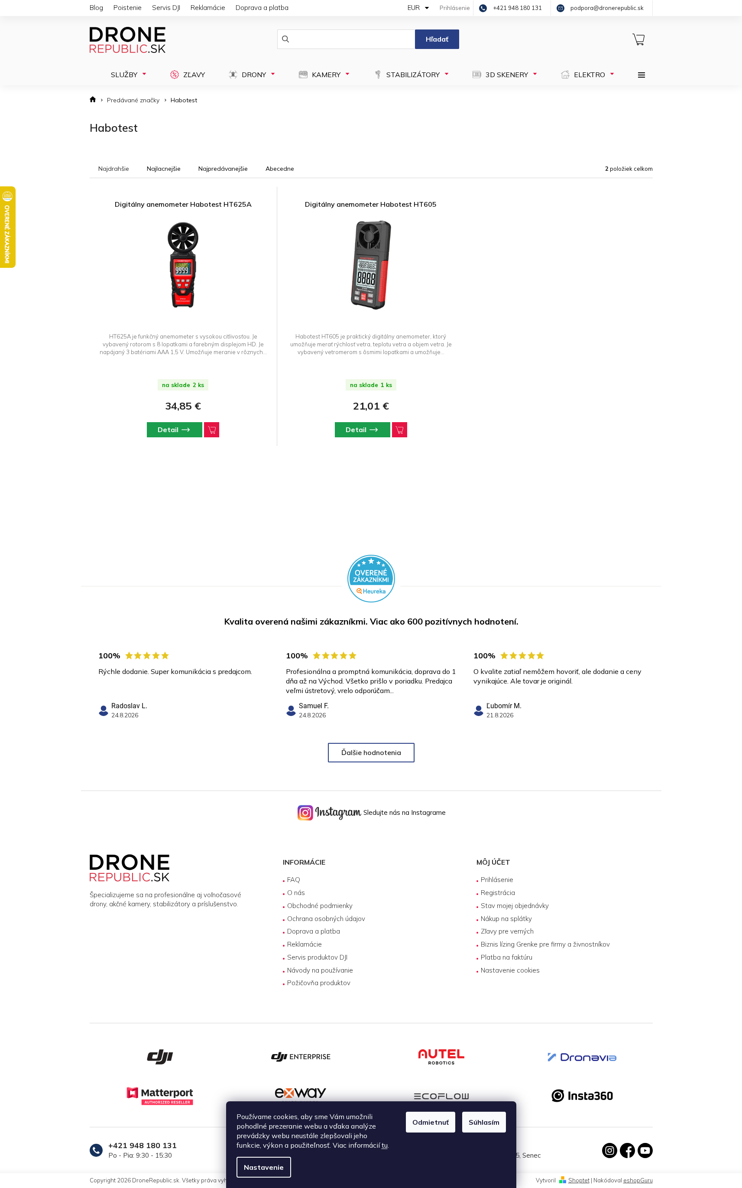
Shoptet (579, 1180)
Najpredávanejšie (223, 169)
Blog (96, 7)
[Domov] (95, 100)
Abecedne (280, 169)
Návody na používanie (320, 970)
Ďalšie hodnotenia (371, 752)
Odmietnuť (430, 1122)
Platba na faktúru (506, 957)
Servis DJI (166, 7)
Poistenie (127, 7)
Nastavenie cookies (510, 970)
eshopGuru (638, 1180)
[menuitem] (126, 74)
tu (385, 1145)
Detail (168, 429)
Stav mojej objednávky (515, 906)
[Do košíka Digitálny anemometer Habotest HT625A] (211, 429)
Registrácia (498, 893)
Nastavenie (264, 1167)
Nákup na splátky (506, 919)
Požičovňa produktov (318, 983)
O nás (296, 893)
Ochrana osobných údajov (326, 919)
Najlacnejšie (164, 169)
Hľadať (437, 39)
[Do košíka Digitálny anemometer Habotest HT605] (399, 429)
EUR (414, 7)
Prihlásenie (497, 880)
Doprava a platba (262, 7)
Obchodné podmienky (320, 906)
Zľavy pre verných (507, 931)
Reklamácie (208, 7)
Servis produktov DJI (317, 957)
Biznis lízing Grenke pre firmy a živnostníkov (545, 944)
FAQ (293, 880)
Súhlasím (484, 1122)
